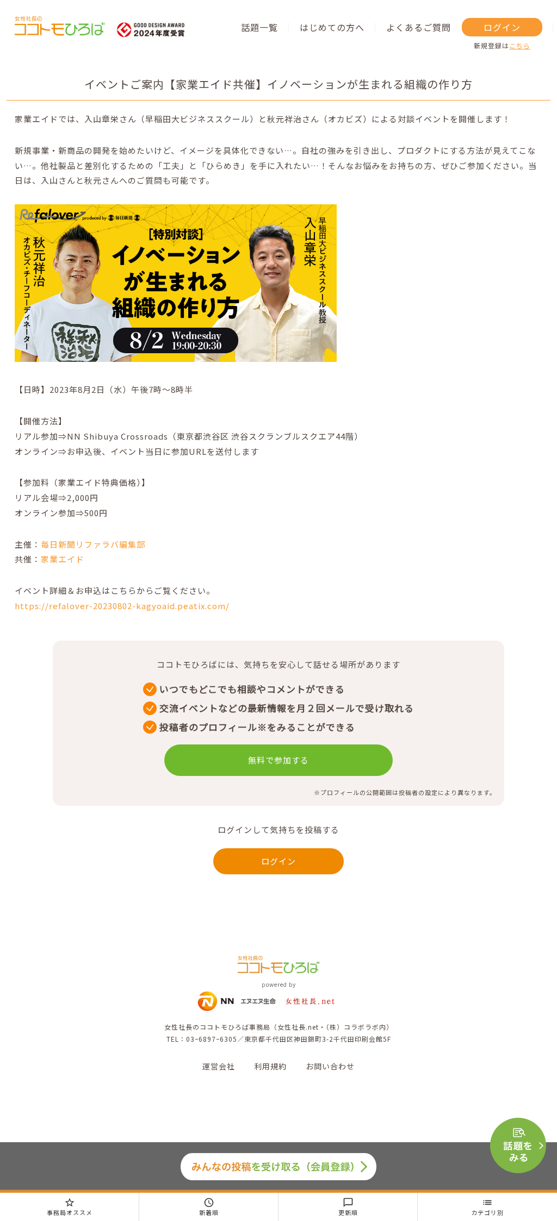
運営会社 (218, 1066)
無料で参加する (278, 760)
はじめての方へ (332, 27)
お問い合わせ (330, 1066)
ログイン (502, 27)
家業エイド (62, 559)
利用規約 (270, 1066)
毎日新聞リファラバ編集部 (93, 544)
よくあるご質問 (418, 27)
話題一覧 (259, 27)
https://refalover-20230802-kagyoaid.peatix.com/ (122, 605)
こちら (519, 45)
